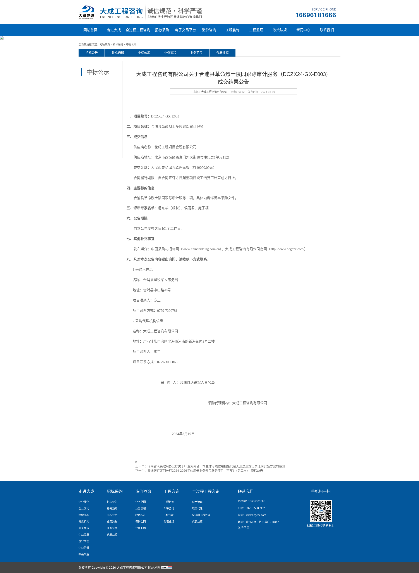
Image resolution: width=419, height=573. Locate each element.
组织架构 (84, 515)
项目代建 (197, 508)
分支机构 (84, 521)
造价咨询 (209, 30)
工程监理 (256, 30)
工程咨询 (233, 30)
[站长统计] (166, 567)
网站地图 (154, 567)
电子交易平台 (185, 30)
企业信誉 (84, 547)
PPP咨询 (169, 508)
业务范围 (196, 52)
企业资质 (84, 534)
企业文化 (84, 508)
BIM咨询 (168, 515)
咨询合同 (140, 521)
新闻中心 (303, 30)
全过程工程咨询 (138, 30)
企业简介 (84, 502)
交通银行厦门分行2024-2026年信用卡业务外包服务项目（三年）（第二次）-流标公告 (205, 470)
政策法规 (280, 30)
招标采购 (162, 30)
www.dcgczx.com (256, 515)
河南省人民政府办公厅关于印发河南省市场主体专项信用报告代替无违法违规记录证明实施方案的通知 (216, 466)
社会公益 (84, 554)
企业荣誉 (84, 541)
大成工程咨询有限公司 (214, 91)
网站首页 (90, 30)
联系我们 (327, 30)
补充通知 (118, 52)
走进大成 (114, 30)
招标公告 (92, 52)
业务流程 (170, 52)
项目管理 (197, 502)
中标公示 (131, 44)
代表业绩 (222, 52)
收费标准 (140, 515)
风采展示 (84, 528)
